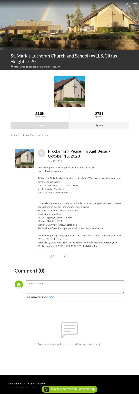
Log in (50, 296)
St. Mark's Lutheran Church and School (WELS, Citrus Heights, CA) (64, 58)
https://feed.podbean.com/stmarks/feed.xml (37, 66)
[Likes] (39, 256)
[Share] (65, 256)
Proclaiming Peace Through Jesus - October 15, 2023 (79, 153)
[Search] (128, 4)
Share (41, 125)
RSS (101, 125)
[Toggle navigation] (135, 5)
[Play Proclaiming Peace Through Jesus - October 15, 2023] (41, 153)
